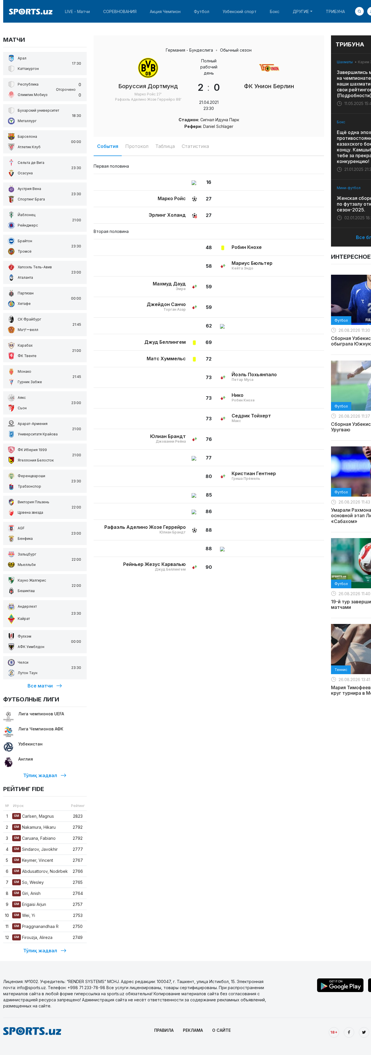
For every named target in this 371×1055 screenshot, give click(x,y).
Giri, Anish (27, 893)
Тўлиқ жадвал (40, 775)
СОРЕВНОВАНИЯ (120, 11)
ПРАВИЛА (164, 1030)
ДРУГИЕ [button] (301, 11)
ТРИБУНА (335, 11)
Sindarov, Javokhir (36, 849)
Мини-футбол (349, 188)
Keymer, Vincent (33, 860)
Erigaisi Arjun (30, 904)
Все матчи (40, 686)
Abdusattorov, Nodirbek (41, 871)
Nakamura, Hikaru (35, 827)
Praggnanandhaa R (36, 926)
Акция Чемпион (165, 11)
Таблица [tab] (165, 146)
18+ (333, 1032)
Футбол (201, 11)
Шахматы (345, 62)
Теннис (340, 669)
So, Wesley (29, 882)
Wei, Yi (24, 915)
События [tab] (107, 146)
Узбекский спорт (240, 11)
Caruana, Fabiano (35, 838)
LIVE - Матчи (77, 11)
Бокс (274, 11)
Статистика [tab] (195, 146)
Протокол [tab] (136, 146)
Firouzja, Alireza (33, 937)
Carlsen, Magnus (34, 816)
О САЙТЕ (221, 1030)
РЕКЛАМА (193, 1030)
